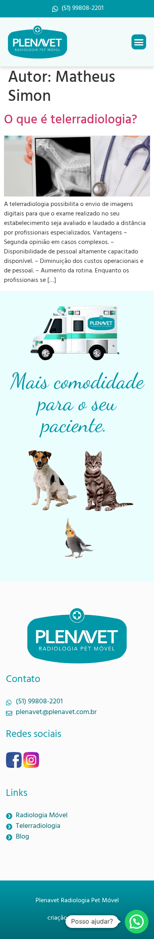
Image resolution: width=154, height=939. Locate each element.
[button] (138, 41)
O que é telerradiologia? (70, 121)
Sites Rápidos (88, 918)
